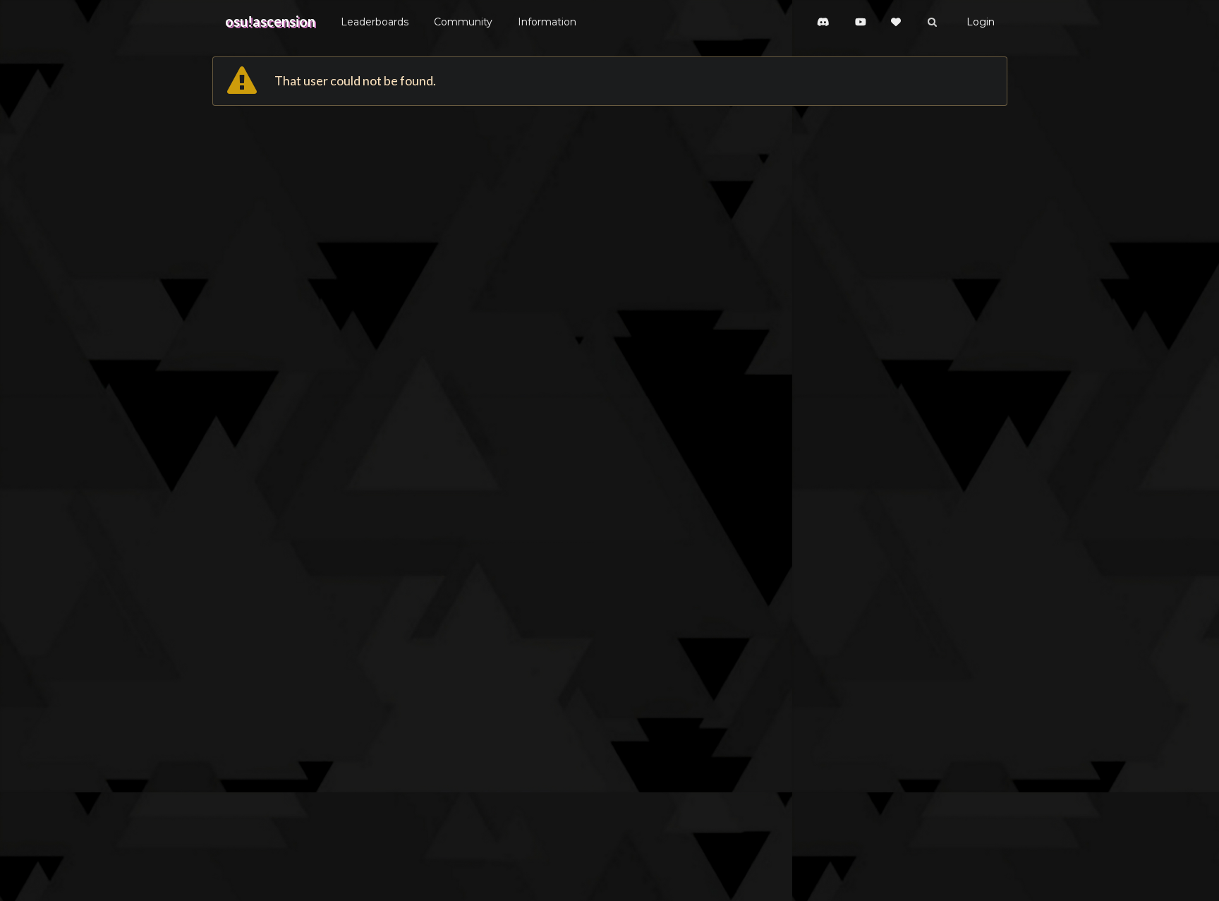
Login (980, 22)
